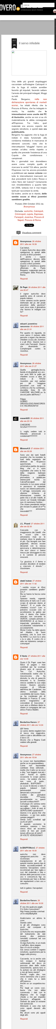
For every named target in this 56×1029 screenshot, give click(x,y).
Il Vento (23, 655)
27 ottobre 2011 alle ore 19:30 (32, 849)
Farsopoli (18, 216)
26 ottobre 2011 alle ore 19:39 (30, 243)
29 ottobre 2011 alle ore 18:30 (31, 902)
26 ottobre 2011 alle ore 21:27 (30, 365)
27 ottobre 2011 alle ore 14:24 (31, 723)
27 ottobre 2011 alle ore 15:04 (30, 756)
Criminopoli (20, 213)
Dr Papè (23, 287)
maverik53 (25, 418)
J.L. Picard (25, 523)
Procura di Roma (33, 219)
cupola (30, 213)
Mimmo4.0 (25, 448)
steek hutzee (26, 580)
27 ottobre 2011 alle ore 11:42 (30, 582)
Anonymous (29, 206)
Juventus (28, 216)
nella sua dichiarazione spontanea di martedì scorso (29, 102)
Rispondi (24, 278)
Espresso (38, 213)
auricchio (28, 210)
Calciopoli (38, 210)
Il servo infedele (29, 43)
